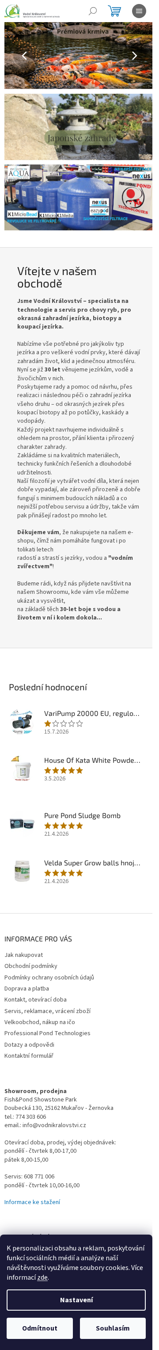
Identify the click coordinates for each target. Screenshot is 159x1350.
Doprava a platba (26, 988)
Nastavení (76, 1300)
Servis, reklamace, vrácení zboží (47, 1011)
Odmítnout (39, 1328)
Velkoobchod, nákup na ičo (39, 1022)
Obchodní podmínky (30, 966)
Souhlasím (113, 1328)
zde (42, 1277)
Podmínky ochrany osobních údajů (49, 977)
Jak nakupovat (23, 955)
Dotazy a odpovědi (29, 1044)
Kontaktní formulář (28, 1056)
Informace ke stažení (32, 1202)
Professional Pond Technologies (47, 1033)
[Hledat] (93, 11)
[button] (15, 55)
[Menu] (139, 11)
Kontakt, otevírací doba (35, 999)
